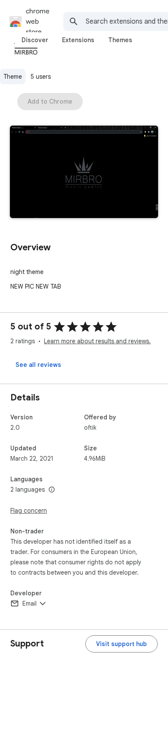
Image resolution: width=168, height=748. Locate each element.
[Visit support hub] (121, 644)
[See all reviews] (38, 364)
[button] (84, 172)
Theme (12, 76)
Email (29, 603)
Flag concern (28, 510)
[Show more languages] (52, 490)
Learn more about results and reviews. (97, 341)
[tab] (35, 40)
